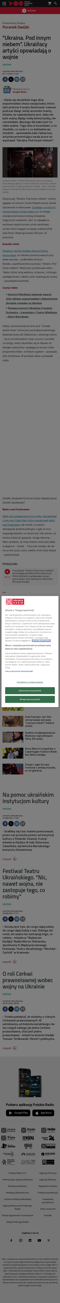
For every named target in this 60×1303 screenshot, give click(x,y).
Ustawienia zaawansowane (30, 682)
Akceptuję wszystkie (30, 699)
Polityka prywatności (41, 640)
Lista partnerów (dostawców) (19, 671)
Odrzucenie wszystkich (30, 690)
